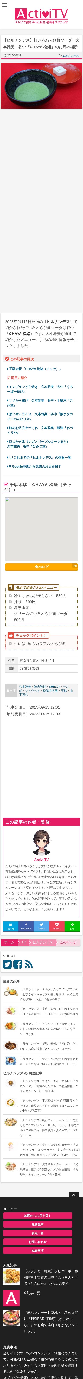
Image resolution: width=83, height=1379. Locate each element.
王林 (64, 690)
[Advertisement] (41, 158)
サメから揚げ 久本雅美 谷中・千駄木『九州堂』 (40, 403)
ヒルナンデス (70, 55)
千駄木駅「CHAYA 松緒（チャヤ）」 (35, 369)
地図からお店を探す (37, 1215)
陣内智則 (40, 686)
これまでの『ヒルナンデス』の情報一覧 (42, 457)
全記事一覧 (32, 1293)
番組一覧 (38, 1233)
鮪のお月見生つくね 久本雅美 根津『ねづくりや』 (40, 430)
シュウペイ (32, 690)
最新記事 (38, 1224)
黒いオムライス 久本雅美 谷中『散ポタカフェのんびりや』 (40, 416)
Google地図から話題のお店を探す (36, 466)
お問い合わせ (38, 1242)
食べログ (42, 567)
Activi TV (41, 860)
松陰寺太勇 (50, 690)
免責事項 (38, 1250)
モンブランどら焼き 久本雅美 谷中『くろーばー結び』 (40, 389)
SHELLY (54, 686)
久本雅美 (25, 686)
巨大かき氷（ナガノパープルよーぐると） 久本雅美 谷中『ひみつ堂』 (40, 444)
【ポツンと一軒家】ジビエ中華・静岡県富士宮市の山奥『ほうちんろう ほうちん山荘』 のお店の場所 (51, 1277)
